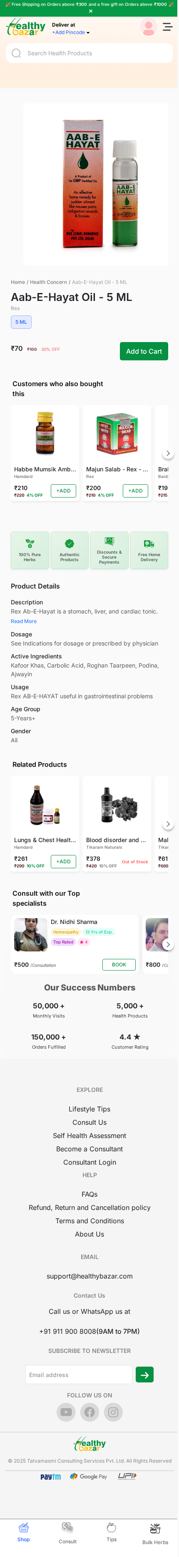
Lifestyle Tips (89, 1109)
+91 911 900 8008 (67, 1331)
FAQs (89, 1194)
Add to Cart (144, 351)
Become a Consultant (89, 1149)
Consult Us (89, 1122)
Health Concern (48, 282)
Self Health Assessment (89, 1135)
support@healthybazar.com (90, 1276)
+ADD (63, 491)
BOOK (119, 964)
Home (18, 282)
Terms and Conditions (89, 1221)
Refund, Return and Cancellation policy (90, 1207)
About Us (89, 1234)
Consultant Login (89, 1162)
